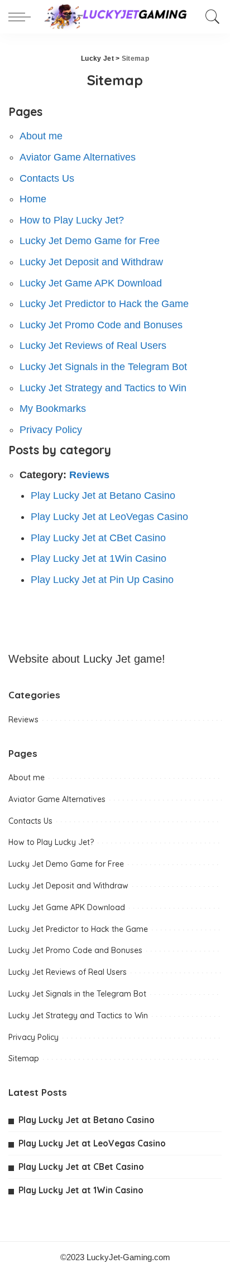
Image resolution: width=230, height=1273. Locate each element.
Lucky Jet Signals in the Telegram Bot (103, 366)
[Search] (210, 16)
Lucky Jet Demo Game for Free (90, 240)
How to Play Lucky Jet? (72, 220)
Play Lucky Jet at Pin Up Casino (102, 579)
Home (33, 199)
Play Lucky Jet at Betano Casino (103, 495)
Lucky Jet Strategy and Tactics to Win (103, 387)
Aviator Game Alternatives (78, 157)
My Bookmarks (53, 408)
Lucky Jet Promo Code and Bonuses (101, 325)
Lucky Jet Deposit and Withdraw (91, 262)
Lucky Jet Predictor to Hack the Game (104, 303)
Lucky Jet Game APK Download (91, 283)
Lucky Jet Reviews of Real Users (93, 345)
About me (41, 136)
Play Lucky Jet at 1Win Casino (98, 558)
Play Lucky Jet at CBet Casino (98, 537)
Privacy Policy (51, 429)
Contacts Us (47, 178)
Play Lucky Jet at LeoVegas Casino (109, 516)
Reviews (89, 474)
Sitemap (23, 1058)
